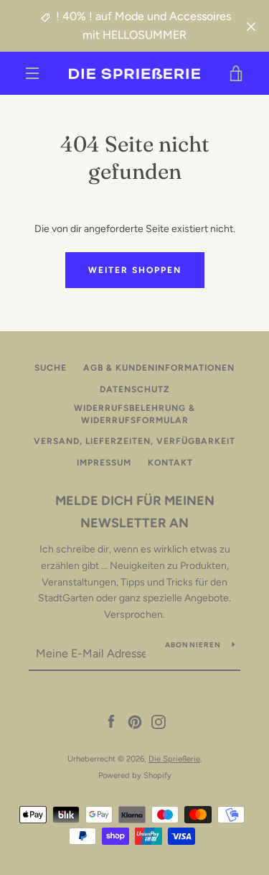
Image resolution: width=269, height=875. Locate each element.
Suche (50, 368)
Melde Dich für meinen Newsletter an (134, 512)
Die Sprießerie (174, 759)
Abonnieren (193, 644)
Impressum (104, 463)
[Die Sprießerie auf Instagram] (158, 722)
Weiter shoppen (134, 270)
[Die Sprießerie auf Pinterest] (135, 722)
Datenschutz (135, 389)
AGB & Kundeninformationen (159, 368)
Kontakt (170, 463)
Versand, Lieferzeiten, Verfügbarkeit (134, 441)
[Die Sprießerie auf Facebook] (111, 722)
